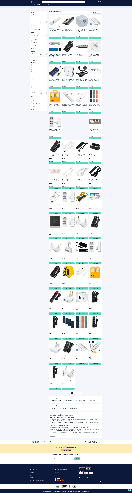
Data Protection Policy (62, 491)
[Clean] (84, 2)
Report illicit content (33, 474)
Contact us (32, 472)
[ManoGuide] (129, 490)
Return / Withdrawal (33, 469)
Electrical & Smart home (36, 8)
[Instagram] (84, 477)
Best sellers (57, 475)
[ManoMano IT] (58, 480)
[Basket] (101, 2)
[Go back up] (100, 481)
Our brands (57, 472)
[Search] (43, 2)
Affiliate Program (33, 478)
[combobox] (96, 12)
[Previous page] (70, 393)
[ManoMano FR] (55, 480)
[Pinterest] (87, 477)
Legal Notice (55, 491)
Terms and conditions (76, 491)
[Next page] (80, 393)
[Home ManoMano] (35, 2)
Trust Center (69, 491)
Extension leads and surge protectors (53, 8)
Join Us (31, 477)
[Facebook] (82, 477)
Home (31, 8)
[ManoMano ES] (63, 480)
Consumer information (85, 491)
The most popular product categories (61, 469)
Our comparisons (58, 470)
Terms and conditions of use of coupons (37, 480)
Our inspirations (57, 474)
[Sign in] (98, 2)
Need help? (32, 470)
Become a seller (33, 475)
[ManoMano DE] (60, 480)
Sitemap (50, 491)
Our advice (56, 467)
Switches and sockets (44, 8)
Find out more (73, 462)
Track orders (32, 467)
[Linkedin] (79, 477)
